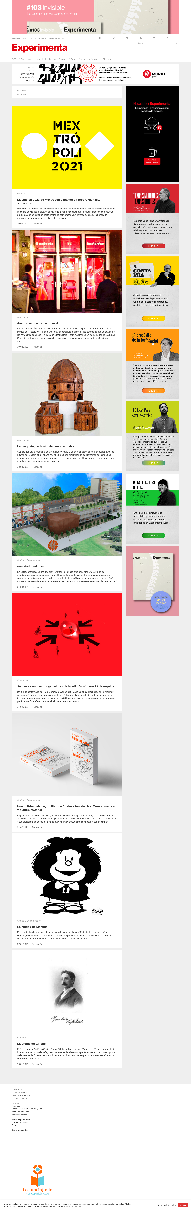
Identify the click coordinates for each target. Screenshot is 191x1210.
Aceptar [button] (183, 1205)
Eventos (74, 59)
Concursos (63, 59)
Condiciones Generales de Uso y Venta (27, 1109)
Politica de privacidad (20, 1112)
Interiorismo (50, 59)
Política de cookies (19, 1115)
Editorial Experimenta (20, 1122)
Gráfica (15, 59)
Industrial (38, 59)
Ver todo (84, 59)
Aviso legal (16, 1106)
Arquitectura (26, 59)
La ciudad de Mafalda (32, 926)
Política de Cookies (72, 1206)
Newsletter (95, 59)
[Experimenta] (40, 48)
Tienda (106, 59)
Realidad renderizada (32, 566)
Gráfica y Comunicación (29, 560)
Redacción (37, 224)
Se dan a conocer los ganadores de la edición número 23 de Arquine (65, 686)
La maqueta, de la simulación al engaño (45, 446)
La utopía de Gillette (31, 1043)
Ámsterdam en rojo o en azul (37, 323)
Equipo (14, 1125)
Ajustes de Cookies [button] (167, 1205)
